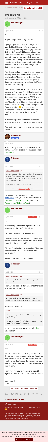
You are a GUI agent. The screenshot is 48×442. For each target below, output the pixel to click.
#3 (42, 166)
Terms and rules (19, 407)
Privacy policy (30, 407)
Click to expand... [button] (24, 189)
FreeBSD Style (11, 404)
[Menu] (6, 2)
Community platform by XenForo (23, 413)
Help (38, 407)
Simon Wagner (11, 18)
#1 (42, 31)
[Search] (41, 2)
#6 (42, 345)
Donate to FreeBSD (33, 8)
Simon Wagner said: (12, 171)
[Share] (39, 31)
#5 (42, 272)
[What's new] (37, 2)
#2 (42, 143)
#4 (42, 217)
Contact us (8, 407)
